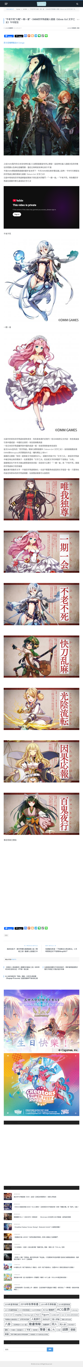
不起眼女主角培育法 (11, 1319)
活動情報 (35, 1330)
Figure (45, 1314)
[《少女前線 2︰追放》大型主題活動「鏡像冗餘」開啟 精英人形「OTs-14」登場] (8, 1246)
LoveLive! (55, 1315)
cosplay (18, 1314)
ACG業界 (63, 1309)
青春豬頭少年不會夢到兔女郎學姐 (39, 1334)
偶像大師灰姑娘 (66, 1319)
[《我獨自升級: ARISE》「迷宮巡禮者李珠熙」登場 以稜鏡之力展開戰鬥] (8, 1236)
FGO (37, 1315)
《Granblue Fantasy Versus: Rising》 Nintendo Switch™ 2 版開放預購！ (37, 1227)
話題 (65, 1329)
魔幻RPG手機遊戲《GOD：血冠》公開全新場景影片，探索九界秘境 (35, 1197)
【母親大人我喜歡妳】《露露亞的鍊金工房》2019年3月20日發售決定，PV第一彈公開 (22, 968)
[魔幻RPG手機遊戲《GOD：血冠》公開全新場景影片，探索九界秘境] (8, 1196)
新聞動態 (74, 28)
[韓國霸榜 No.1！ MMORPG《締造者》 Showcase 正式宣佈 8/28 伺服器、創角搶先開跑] (8, 1216)
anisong (74, 1310)
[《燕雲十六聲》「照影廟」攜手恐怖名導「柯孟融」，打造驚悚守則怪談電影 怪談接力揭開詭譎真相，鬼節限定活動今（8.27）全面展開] (8, 1256)
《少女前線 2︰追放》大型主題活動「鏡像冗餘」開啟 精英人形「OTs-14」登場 (39, 1247)
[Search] (77, 3)
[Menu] (6, 3)
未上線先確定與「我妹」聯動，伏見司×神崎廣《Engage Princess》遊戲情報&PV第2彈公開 (21, 977)
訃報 (58, 1330)
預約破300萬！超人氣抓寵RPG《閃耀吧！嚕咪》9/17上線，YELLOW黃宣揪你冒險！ (41, 1277)
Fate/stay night (28, 1315)
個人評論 (56, 1319)
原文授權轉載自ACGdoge (14, 42)
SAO (62, 1315)
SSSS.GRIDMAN (72, 1315)
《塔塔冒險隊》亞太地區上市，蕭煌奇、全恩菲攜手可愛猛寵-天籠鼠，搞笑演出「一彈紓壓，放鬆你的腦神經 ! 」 (46, 1289)
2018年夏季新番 (11, 1304)
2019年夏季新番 (64, 1304)
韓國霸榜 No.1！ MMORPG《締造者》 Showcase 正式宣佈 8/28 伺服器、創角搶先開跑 (42, 1217)
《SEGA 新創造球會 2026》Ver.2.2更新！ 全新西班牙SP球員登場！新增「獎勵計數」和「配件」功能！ (46, 1207)
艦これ (51, 1329)
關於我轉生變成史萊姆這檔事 (19, 1334)
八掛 (8, 1324)
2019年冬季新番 (48, 1304)
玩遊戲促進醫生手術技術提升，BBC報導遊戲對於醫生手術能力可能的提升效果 (61, 968)
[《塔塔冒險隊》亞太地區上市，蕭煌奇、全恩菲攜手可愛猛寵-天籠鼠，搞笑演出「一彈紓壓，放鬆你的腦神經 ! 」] (8, 1287)
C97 (11, 1315)
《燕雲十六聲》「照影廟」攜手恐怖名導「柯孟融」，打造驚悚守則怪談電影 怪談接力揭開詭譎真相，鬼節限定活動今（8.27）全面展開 (46, 1258)
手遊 (28, 1330)
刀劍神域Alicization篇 (20, 1325)
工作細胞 (12, 1330)
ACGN (69, 28)
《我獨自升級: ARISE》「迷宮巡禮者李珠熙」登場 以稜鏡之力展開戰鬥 (36, 1237)
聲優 (42, 1329)
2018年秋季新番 (29, 1304)
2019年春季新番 (11, 1310)
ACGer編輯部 (9, 28)
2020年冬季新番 (36, 1310)
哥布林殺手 (71, 1325)
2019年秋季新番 (24, 1310)
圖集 (6, 1330)
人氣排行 (35, 1319)
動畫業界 (46, 1325)
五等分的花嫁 (24, 1319)
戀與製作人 (20, 1330)
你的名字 (46, 1319)
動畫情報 (35, 1324)
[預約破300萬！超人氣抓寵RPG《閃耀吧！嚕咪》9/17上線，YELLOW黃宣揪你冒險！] (8, 1277)
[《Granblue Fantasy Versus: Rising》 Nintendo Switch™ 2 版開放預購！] (8, 1226)
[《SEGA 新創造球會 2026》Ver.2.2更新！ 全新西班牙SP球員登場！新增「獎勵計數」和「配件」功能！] (8, 1206)
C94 (6, 1315)
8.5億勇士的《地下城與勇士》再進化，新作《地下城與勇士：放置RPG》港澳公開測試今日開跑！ (44, 1267)
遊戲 (78, 28)
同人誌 (63, 1324)
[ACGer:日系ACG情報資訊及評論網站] (41, 3)
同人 (54, 1324)
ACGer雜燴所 (49, 1310)
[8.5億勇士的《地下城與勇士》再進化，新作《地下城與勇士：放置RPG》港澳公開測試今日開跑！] (8, 1267)
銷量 (7, 1334)
